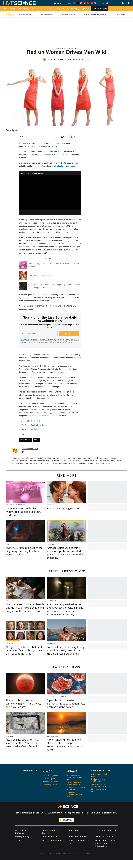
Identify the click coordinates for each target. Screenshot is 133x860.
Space (65, 8)
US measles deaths (47, 14)
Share (24, 137)
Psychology (72, 48)
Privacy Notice (25, 341)
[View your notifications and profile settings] (123, 3)
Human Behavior (61, 48)
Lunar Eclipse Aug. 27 (26, 14)
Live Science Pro (119, 14)
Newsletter (77, 137)
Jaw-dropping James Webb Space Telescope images (75, 778)
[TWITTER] (23, 452)
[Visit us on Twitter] (77, 3)
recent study (42, 413)
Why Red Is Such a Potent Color (34, 425)
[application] (50, 192)
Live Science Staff (56, 59)
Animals (13, 8)
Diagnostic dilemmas (50, 782)
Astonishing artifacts (49, 785)
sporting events (51, 409)
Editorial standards (52, 841)
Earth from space (48, 779)
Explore (86, 8)
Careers (19, 841)
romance (49, 155)
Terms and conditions (106, 830)
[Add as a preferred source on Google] (66, 820)
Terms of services (45, 339)
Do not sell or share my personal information (106, 843)
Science (44, 8)
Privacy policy (22, 836)
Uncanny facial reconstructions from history (74, 795)
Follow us (66, 137)
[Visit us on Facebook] (74, 3)
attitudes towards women (64, 166)
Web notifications (104, 836)
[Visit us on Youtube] (84, 3)
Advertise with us (78, 836)
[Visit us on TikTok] (92, 3)
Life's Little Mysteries (50, 776)
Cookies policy (49, 836)
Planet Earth (55, 8)
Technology (75, 8)
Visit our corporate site (106, 813)
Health (35, 8)
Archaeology (24, 8)
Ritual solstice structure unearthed (95, 14)
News (88, 59)
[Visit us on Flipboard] (88, 3)
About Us (73, 830)
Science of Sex (25, 440)
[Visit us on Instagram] (81, 3)
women (36, 440)
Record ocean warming (68, 14)
